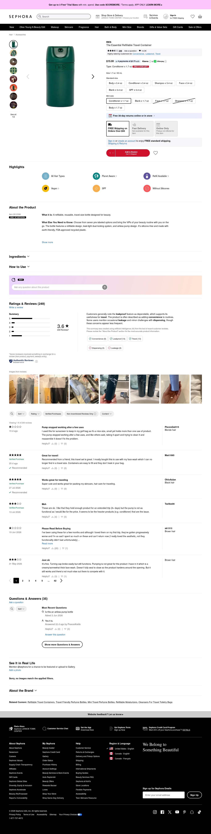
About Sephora (15, 747)
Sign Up (194, 794)
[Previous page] (10, 580)
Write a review (16, 307)
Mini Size (126, 27)
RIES (108, 42)
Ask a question (130, 50)
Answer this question (55, 634)
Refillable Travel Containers (41, 702)
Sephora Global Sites (18, 781)
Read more (47, 543)
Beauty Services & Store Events (55, 772)
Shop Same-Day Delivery (53, 797)
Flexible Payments (83, 789)
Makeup (55, 27)
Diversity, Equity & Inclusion (20, 785)
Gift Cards (178, 27)
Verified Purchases (53, 413)
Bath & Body (111, 27)
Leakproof (150, 53)
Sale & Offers (195, 27)
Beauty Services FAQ (84, 777)
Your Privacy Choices (68, 814)
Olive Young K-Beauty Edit (32, 27)
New (12, 27)
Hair (97, 27)
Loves (45, 789)
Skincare (69, 27)
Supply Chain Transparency (20, 764)
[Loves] (192, 16)
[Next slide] (92, 76)
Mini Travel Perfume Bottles (101, 702)
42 (55, 580)
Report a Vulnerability (18, 797)
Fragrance (84, 27)
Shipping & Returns (117, 143)
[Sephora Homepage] (20, 17)
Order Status (47, 760)
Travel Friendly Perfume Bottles (71, 702)
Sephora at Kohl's (83, 781)
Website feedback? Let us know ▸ (105, 714)
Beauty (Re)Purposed (18, 793)
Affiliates (12, 768)
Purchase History (49, 764)
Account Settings (49, 768)
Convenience (138, 53)
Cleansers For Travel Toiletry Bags (155, 702)
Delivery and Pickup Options (88, 756)
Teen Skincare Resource (86, 797)
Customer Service (83, 747)
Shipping (79, 760)
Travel (157, 53)
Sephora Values (16, 760)
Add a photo (15, 670)
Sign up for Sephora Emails (157, 788)
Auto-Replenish (49, 777)
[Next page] (61, 580)
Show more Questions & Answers (62, 644)
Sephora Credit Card (51, 752)
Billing (78, 764)
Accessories (21, 34)
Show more (47, 242)
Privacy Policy (15, 814)
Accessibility (81, 793)
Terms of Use (28, 814)
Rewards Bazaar (49, 785)
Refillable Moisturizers (126, 702)
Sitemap (53, 814)
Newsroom (13, 752)
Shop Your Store (49, 793)
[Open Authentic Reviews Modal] (36, 361)
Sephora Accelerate (17, 789)
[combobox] (64, 16)
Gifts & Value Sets (158, 27)
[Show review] (23, 389)
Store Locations (82, 785)
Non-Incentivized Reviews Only (80, 413)
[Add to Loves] (155, 153)
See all (13, 115)
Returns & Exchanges (85, 752)
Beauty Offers (48, 781)
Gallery (45, 756)
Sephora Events (16, 772)
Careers (12, 756)
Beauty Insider (48, 747)
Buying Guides (82, 772)
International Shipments (86, 768)
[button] (150, 61)
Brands (140, 27)
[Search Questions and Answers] (12, 609)
